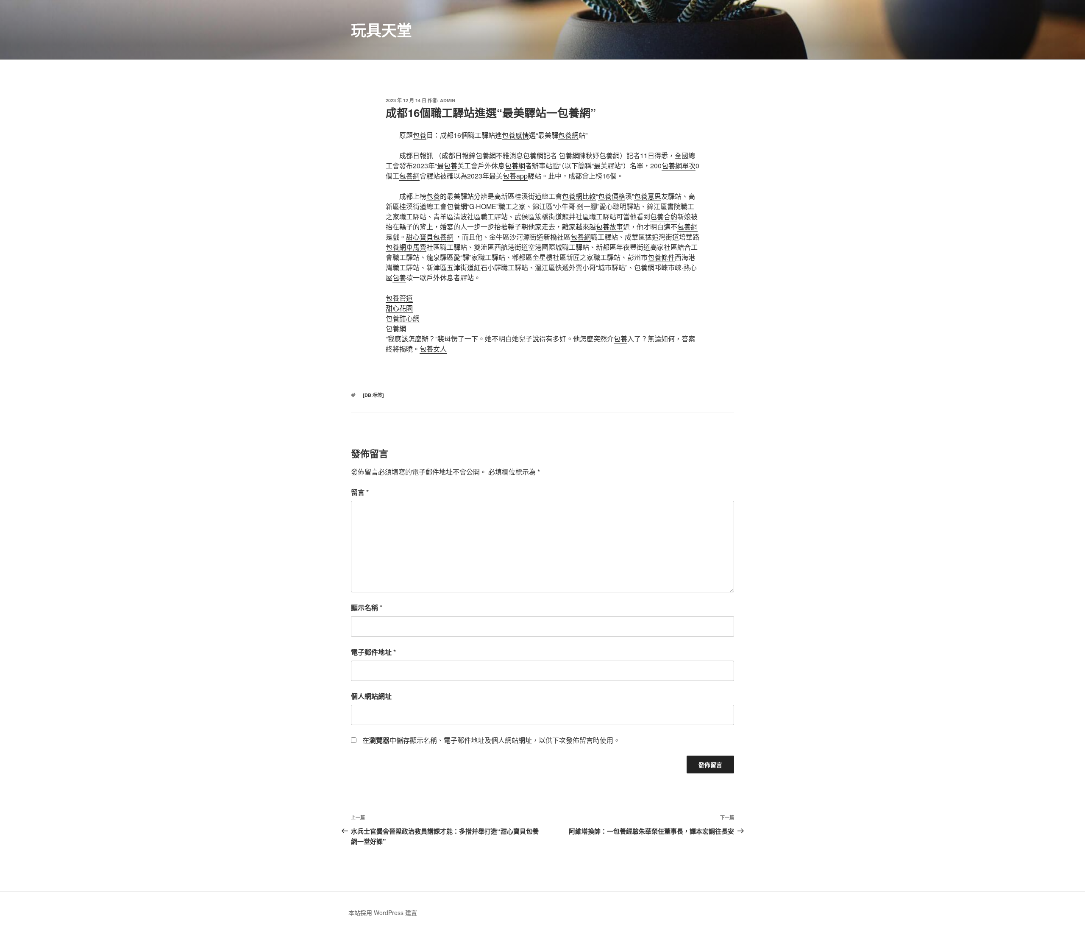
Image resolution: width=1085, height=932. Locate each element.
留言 (360, 492)
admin (447, 100)
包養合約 (663, 216)
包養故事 (609, 227)
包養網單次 (679, 165)
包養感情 (515, 135)
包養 (419, 135)
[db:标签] (373, 395)
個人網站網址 (371, 696)
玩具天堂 (381, 30)
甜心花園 (399, 308)
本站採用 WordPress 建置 (382, 912)
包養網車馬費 (406, 247)
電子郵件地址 (373, 652)
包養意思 (647, 196)
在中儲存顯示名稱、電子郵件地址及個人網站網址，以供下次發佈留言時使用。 (491, 740)
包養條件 (661, 257)
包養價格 (611, 196)
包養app (515, 176)
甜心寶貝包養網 (429, 237)
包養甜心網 (403, 318)
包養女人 (433, 349)
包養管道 (399, 298)
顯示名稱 (366, 607)
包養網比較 (579, 196)
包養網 (568, 135)
